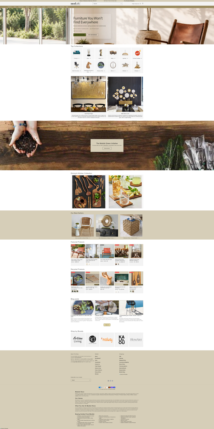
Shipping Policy (122, 360)
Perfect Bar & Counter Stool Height (84, 423)
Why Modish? (98, 358)
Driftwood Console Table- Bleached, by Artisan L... (134, 260)
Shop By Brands (122, 368)
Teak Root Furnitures (125, 419)
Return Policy (122, 364)
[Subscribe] (89, 380)
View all (107, 324)
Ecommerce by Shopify (111, 389)
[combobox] (107, 3)
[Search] (121, 3)
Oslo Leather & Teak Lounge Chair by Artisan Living (76, 260)
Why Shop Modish (92, 34)
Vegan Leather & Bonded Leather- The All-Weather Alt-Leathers (85, 425)
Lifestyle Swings (99, 315)
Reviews (96, 374)
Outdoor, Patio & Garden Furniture (105, 422)
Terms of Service (98, 370)
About (96, 356)
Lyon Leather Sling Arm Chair (106, 259)
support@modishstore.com (78, 361)
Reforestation (107, 148)
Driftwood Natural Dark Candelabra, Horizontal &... (120, 260)
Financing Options (123, 366)
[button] (142, 3)
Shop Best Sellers (79, 34)
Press (96, 360)
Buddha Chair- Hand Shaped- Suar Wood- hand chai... (106, 287)
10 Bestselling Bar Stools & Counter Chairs (85, 422)
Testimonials (97, 362)
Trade (133, 3)
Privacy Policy (98, 372)
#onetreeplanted (78, 357)
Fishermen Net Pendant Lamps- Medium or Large (136, 287)
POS (106, 389)
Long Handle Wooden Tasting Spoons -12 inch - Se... (91, 287)
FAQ (120, 356)
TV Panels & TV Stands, (118, 394)
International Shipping (124, 362)
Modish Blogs (122, 372)
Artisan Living (98, 368)
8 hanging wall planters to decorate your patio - (81, 316)
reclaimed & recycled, (95, 394)
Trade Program (98, 366)
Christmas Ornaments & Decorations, (107, 394)
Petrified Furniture (102, 421)
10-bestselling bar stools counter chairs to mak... (130, 316)
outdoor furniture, (80, 394)
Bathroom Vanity (124, 420)
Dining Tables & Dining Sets (126, 421)
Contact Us (137, 3)
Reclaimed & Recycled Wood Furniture (128, 415)
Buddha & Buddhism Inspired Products (128, 422)
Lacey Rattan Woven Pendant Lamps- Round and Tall (91, 260)
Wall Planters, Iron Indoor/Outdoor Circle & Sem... (77, 287)
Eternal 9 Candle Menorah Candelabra (120, 287)
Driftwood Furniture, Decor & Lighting (106, 419)
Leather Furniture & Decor (104, 420)
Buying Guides (122, 370)
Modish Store (103, 389)
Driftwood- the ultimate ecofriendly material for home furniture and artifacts (85, 416)
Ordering (121, 358)
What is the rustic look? (103, 415)
